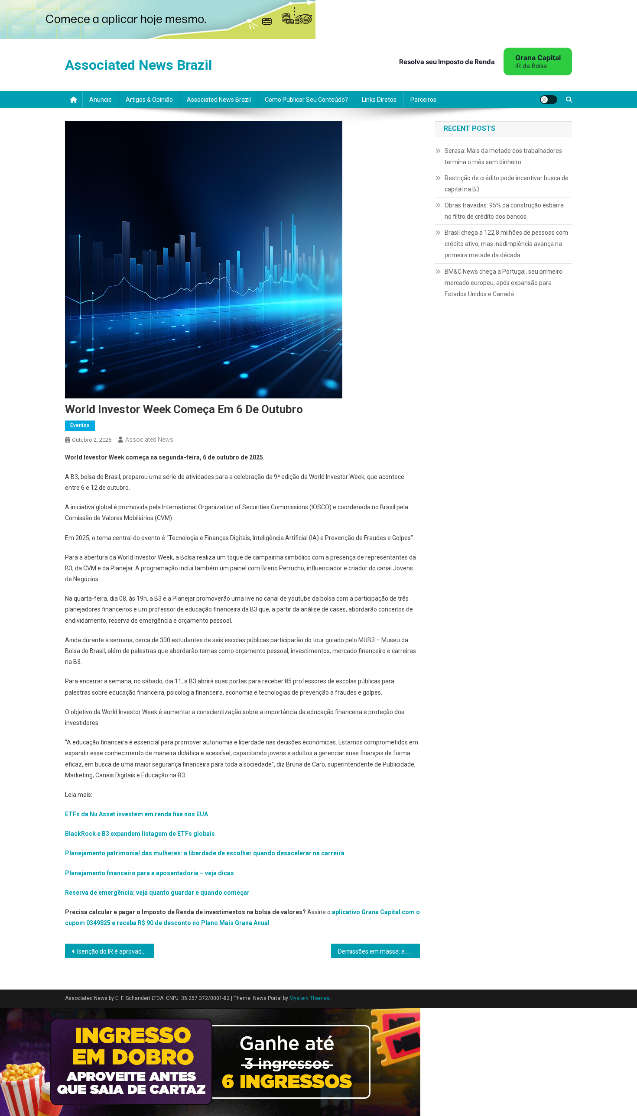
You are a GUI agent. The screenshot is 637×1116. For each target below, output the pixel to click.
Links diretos (379, 99)
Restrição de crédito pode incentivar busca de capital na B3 (507, 184)
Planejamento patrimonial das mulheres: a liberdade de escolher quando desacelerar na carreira (204, 853)
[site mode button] (548, 99)
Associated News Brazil (138, 65)
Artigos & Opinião (149, 99)
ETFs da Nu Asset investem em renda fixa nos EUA (136, 814)
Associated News (149, 439)
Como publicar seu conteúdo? (306, 99)
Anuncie (100, 99)
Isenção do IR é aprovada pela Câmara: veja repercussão (115, 951)
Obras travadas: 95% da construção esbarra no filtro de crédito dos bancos (504, 211)
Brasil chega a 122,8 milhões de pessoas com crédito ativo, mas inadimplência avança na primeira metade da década (506, 244)
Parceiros (423, 99)
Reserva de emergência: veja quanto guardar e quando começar (157, 892)
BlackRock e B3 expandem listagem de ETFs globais (140, 833)
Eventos (80, 425)
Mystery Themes (309, 998)
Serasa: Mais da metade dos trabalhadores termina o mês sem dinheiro (503, 156)
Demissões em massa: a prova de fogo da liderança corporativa (379, 951)
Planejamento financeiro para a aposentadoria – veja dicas (149, 873)
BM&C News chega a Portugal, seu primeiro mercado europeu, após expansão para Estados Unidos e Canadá (503, 283)
